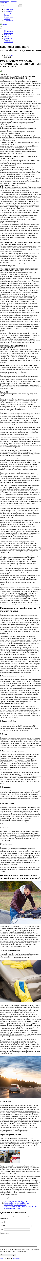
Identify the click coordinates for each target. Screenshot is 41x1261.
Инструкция (8, 9)
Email (2, 1226)
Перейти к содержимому (8, 1)
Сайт (1, 1229)
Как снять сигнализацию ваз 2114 (15, 1201)
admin (10, 55)
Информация (8, 11)
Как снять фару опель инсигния (15, 1205)
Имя (2, 1222)
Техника (7, 19)
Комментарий (5, 1233)
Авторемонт (8, 21)
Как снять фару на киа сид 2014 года (16, 1203)
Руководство (8, 17)
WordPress (16, 1258)
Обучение (7, 13)
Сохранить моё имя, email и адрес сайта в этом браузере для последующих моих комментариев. (20, 1250)
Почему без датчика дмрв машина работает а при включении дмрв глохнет (20, 1207)
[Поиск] (20, 5)
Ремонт (6, 15)
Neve (1, 1258)
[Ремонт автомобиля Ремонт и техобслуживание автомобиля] (3, 2)
